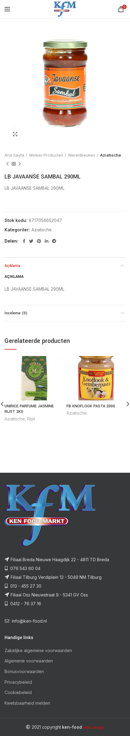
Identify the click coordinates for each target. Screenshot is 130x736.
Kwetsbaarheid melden (27, 703)
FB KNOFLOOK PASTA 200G (91, 406)
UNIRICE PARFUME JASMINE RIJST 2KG (29, 408)
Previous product (8, 164)
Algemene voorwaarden (29, 660)
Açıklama (12, 265)
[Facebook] (24, 241)
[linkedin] (46, 241)
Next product (20, 164)
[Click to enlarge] (15, 134)
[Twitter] (31, 241)
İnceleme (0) (16, 313)
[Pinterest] (39, 241)
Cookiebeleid (18, 692)
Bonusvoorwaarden (24, 671)
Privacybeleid (18, 682)
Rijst (31, 418)
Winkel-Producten (46, 155)
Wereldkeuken (81, 155)
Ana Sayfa (14, 155)
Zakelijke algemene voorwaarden (38, 650)
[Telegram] (54, 241)
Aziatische (110, 155)
